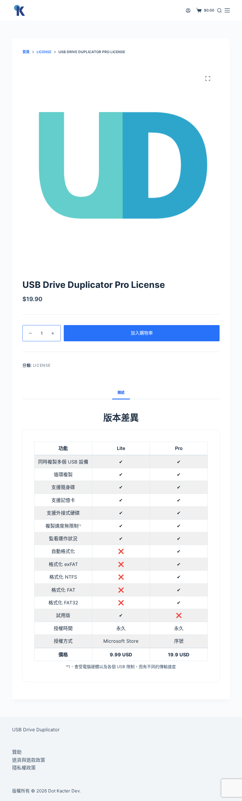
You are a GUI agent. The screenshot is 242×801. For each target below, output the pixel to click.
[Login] (188, 10)
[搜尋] (219, 10)
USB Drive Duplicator (36, 730)
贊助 (17, 752)
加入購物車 (142, 333)
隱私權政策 (24, 768)
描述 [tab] (121, 392)
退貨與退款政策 (28, 760)
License (42, 365)
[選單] (227, 10)
